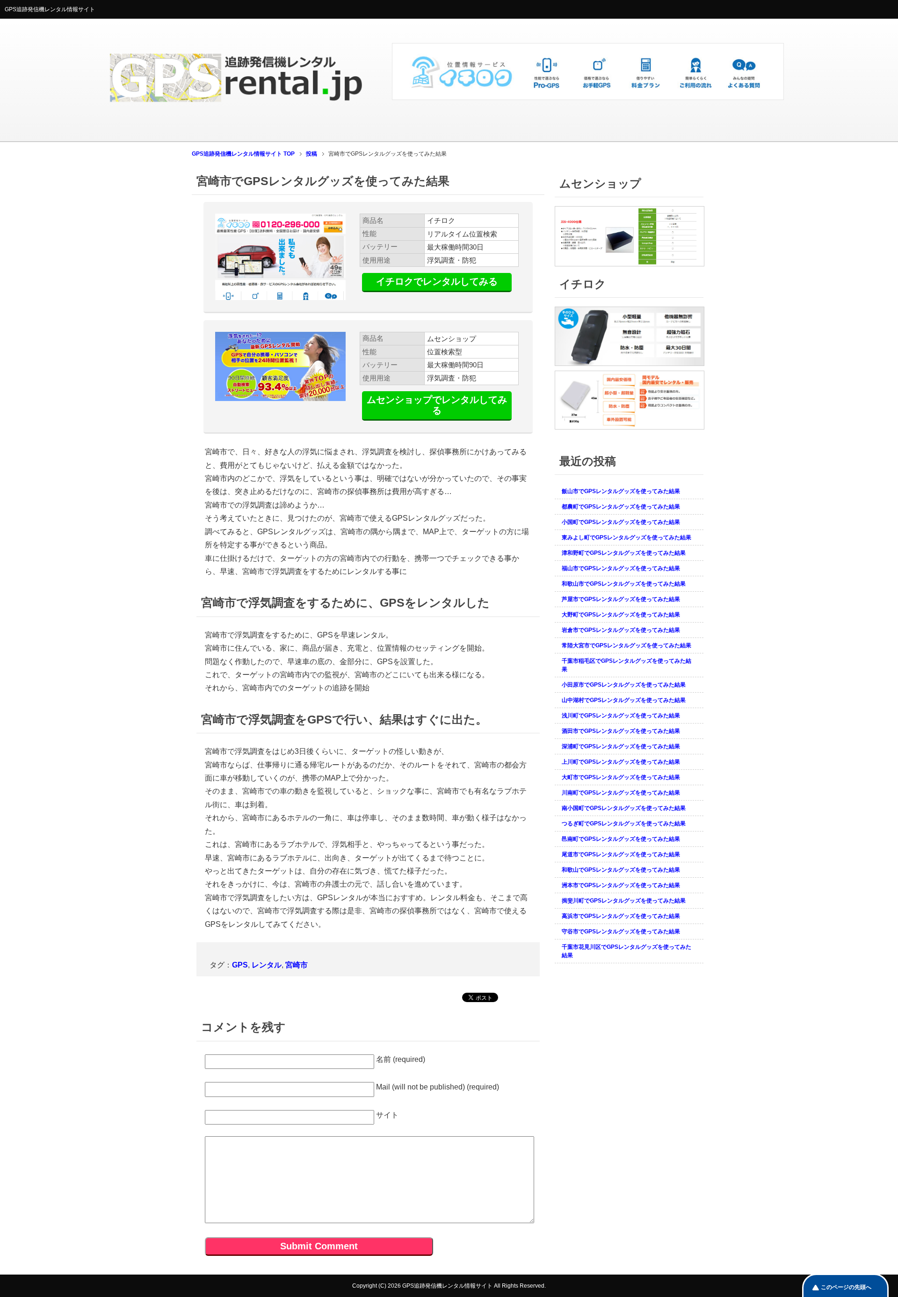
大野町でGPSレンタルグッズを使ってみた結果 (621, 614)
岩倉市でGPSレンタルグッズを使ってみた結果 (621, 630)
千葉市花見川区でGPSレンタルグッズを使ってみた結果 (626, 951)
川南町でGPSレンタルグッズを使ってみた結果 (621, 792)
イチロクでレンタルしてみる (437, 281)
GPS (240, 965)
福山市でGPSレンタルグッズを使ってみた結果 (621, 568)
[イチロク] (629, 366)
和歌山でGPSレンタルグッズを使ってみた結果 (621, 870)
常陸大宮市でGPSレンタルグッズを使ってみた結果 (626, 645)
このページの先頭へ (846, 1287)
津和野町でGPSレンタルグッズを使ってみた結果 (624, 553)
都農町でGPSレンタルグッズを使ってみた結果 (621, 506)
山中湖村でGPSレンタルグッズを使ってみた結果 (624, 700)
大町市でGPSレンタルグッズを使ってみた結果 (621, 777)
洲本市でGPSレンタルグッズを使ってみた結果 (621, 885)
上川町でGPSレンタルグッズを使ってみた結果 (621, 762)
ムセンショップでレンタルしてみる (437, 405)
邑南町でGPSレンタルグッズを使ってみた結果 (621, 839)
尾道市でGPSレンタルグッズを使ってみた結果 (621, 854)
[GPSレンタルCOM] (236, 121)
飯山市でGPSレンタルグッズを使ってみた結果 (621, 491)
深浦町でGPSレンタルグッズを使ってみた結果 (621, 746)
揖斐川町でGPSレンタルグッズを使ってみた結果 (624, 900)
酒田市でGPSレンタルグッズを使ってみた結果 (621, 731)
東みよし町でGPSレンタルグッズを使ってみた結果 (626, 537)
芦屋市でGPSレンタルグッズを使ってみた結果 (621, 599)
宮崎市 (296, 965)
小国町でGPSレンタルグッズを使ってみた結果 (621, 522)
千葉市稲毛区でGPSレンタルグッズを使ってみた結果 (626, 665)
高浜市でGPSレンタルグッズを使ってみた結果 (621, 916)
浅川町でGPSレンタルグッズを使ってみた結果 (621, 715)
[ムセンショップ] (629, 267)
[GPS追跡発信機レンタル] (587, 96)
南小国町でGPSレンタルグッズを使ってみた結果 (624, 808)
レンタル (267, 965)
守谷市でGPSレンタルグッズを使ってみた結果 (621, 931)
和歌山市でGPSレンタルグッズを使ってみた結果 (624, 583)
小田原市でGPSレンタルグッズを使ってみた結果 (624, 684)
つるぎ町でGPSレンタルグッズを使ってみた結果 (624, 823)
